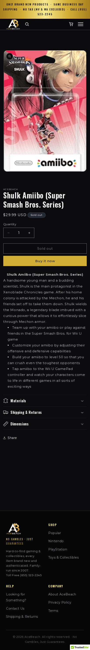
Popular (54, 533)
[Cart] (71, 24)
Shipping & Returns (22, 617)
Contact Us (15, 608)
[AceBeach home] (13, 24)
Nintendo (56, 541)
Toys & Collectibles (63, 557)
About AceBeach (62, 594)
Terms (53, 611)
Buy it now (45, 261)
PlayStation (57, 549)
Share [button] (12, 438)
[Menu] (80, 24)
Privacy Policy (59, 602)
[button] (45, 400)
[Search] (27, 24)
